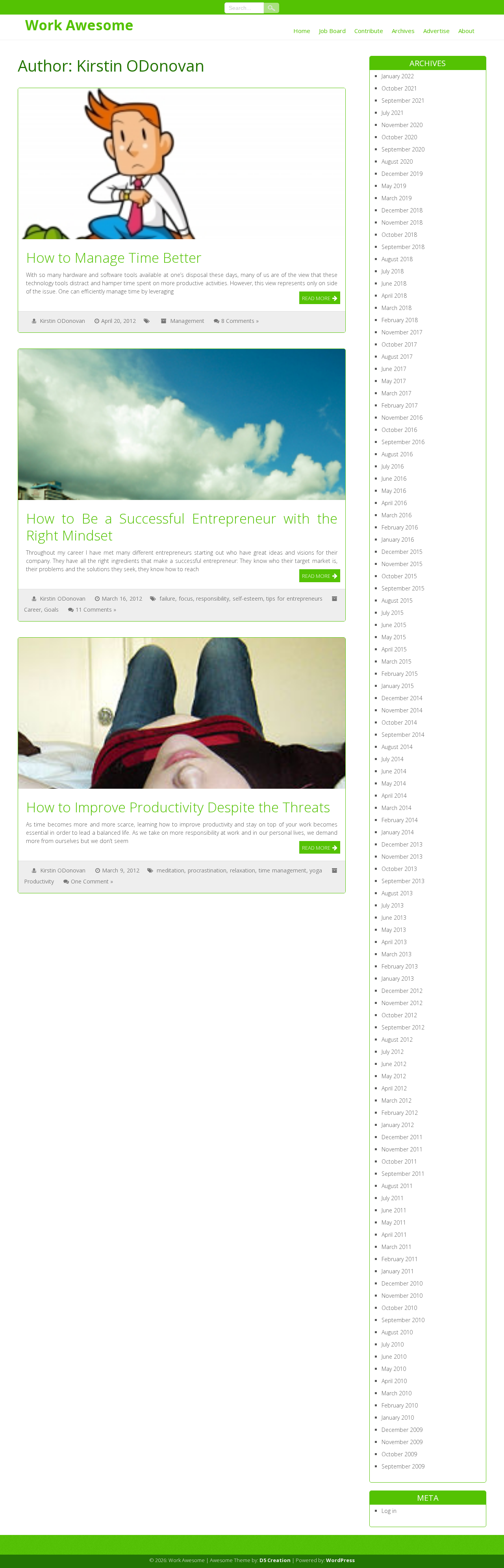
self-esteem (248, 598)
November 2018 (402, 222)
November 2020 (402, 125)
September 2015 (403, 588)
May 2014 (394, 783)
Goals (51, 609)
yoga (315, 870)
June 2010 (394, 1356)
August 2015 (397, 600)
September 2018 (403, 247)
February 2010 (400, 1405)
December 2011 (402, 1137)
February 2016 (400, 527)
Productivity (39, 881)
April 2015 (394, 649)
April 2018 (394, 295)
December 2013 (402, 844)
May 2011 (394, 1222)
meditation (170, 870)
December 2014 (402, 698)
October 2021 (399, 88)
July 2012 (393, 1051)
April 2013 (394, 942)
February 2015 (400, 673)
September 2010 (403, 1320)
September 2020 (403, 149)
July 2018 (393, 271)
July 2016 (393, 466)
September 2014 (403, 734)
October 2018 (399, 234)
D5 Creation (275, 1560)
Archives (403, 31)
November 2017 (402, 332)
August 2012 (397, 1039)
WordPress (340, 1560)
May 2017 (394, 381)
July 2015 (393, 612)
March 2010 (396, 1393)
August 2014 (397, 747)
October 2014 (399, 722)
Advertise (436, 31)
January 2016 (398, 539)
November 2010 (402, 1295)
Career (32, 609)
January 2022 (398, 76)
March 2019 (396, 198)
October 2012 (399, 1015)
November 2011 (402, 1149)
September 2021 (403, 100)
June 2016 (394, 478)
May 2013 (394, 929)
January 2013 (398, 978)
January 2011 (398, 1271)
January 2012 (398, 1125)
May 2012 (394, 1076)
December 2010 (402, 1283)
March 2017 (396, 393)
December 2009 (402, 1429)
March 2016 (396, 515)
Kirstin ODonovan (62, 321)
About (466, 31)
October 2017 (399, 344)
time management (282, 870)
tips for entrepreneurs (294, 598)
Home (301, 31)
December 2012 (402, 990)
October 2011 (399, 1161)
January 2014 (398, 832)
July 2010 (393, 1344)
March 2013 (396, 954)
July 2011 (393, 1198)
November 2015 (402, 564)
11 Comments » (96, 609)
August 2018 (397, 259)
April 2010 (394, 1381)
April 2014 (394, 795)
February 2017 (400, 405)
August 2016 (397, 454)
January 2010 (398, 1417)
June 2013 (394, 917)
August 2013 (397, 893)
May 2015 (394, 637)
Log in (389, 1511)
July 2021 (393, 112)
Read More (316, 298)
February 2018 (400, 320)
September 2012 (403, 1027)
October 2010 (399, 1308)
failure (167, 598)
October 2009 (399, 1454)
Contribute (368, 31)
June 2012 (394, 1064)
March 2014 (396, 808)
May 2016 (394, 490)
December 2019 (402, 173)
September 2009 (403, 1466)
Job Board (332, 31)
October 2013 (399, 869)
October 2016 (399, 430)
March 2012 (396, 1100)
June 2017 (394, 369)
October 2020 (399, 137)
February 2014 (400, 820)
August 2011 (397, 1186)
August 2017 (397, 356)
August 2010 (397, 1332)
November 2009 (402, 1442)
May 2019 (394, 186)
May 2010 (394, 1368)
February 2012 (400, 1112)
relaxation (242, 870)
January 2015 (398, 686)
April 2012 (394, 1088)
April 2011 (394, 1234)
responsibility (212, 598)
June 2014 (394, 771)
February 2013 (400, 966)
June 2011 (394, 1210)
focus (186, 598)
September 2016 (403, 442)
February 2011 (400, 1259)
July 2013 (393, 905)
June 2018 (394, 283)
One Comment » (92, 881)
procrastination (207, 870)
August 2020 (397, 161)
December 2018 (402, 210)
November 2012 (402, 1003)
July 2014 (393, 759)
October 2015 (399, 576)
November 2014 (402, 710)
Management (187, 321)
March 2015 (396, 661)
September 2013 (403, 881)
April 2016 (394, 503)
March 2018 (396, 308)
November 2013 (402, 856)
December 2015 (402, 551)
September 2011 (403, 1173)
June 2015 (394, 625)
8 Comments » (240, 321)
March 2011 (396, 1247)
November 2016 (402, 417)
